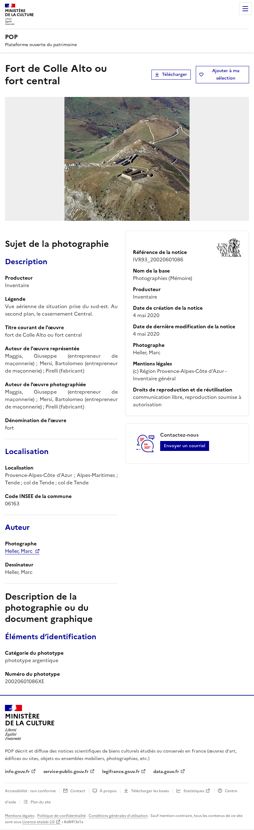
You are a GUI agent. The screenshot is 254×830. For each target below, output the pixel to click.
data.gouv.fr (166, 771)
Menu (245, 8)
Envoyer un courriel (184, 446)
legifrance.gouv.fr (121, 771)
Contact (77, 791)
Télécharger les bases (150, 791)
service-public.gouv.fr (66, 771)
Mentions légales (19, 816)
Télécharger (174, 74)
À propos (108, 791)
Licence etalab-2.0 (38, 822)
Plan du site (41, 802)
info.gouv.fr (17, 771)
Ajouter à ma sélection (225, 74)
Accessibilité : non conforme (30, 791)
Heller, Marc (19, 551)
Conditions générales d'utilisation (118, 816)
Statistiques (193, 791)
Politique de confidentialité (61, 816)
